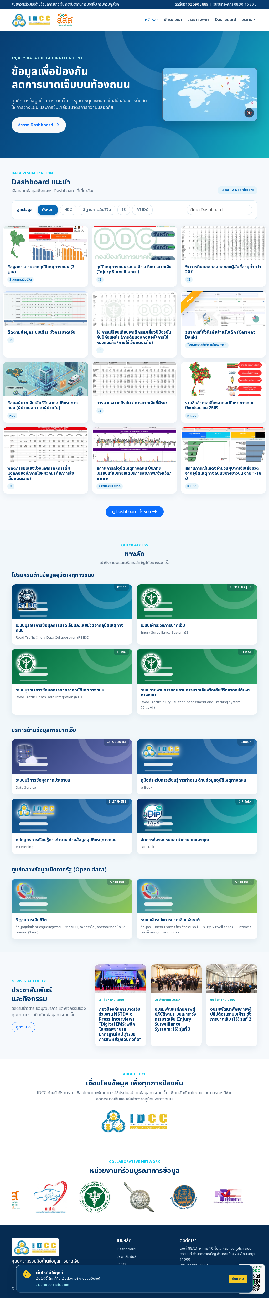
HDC (68, 210)
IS (124, 210)
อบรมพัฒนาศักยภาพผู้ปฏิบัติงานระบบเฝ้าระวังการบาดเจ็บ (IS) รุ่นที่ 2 (230, 1014)
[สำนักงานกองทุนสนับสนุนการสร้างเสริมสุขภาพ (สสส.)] (65, 20)
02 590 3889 (198, 4)
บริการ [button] (246, 20)
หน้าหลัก (152, 20)
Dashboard (225, 20)
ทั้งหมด (47, 210)
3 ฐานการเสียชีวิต (97, 210)
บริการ (121, 1264)
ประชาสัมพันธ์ (198, 20)
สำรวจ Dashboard (36, 125)
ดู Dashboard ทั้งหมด (132, 512)
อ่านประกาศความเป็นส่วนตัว (53, 1285)
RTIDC (142, 210)
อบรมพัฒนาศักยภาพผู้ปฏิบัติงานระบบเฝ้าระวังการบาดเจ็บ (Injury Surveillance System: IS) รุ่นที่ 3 (175, 1019)
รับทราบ (238, 1278)
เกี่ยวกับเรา (173, 20)
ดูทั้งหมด (23, 1027)
